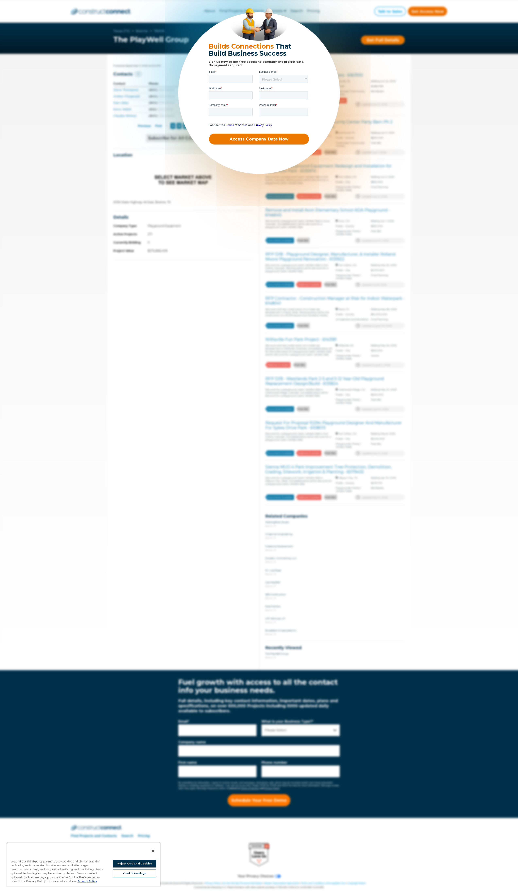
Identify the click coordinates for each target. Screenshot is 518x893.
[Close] (153, 850)
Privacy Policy (87, 881)
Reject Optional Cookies (134, 863)
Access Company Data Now (259, 139)
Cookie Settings (134, 873)
